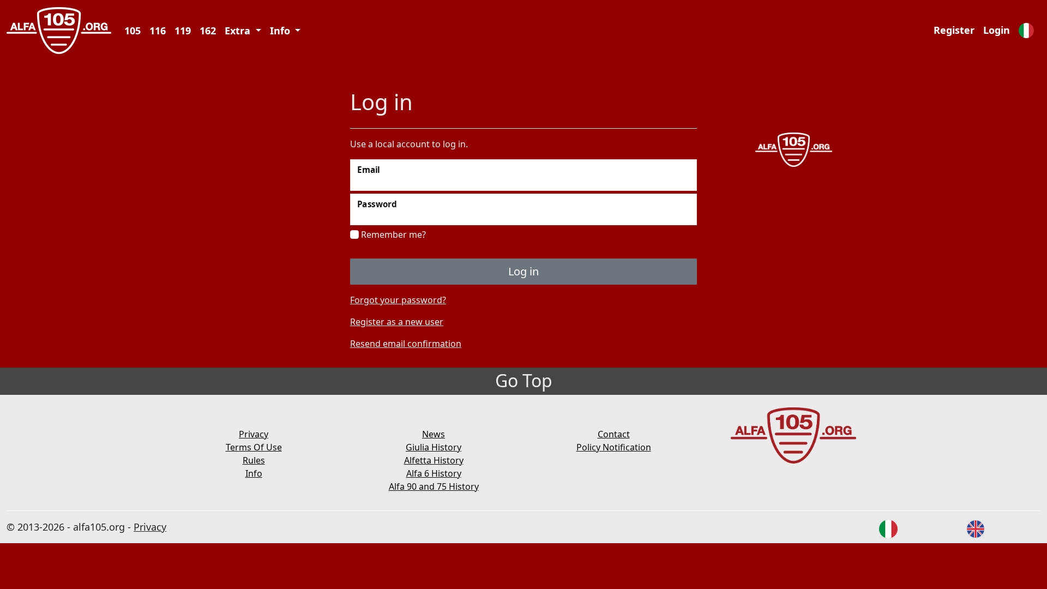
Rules (254, 460)
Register (954, 30)
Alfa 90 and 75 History (434, 486)
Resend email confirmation (405, 344)
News (433, 434)
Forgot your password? (398, 300)
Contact (614, 434)
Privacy (253, 434)
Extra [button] (239, 30)
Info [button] (281, 30)
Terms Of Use (254, 447)
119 (182, 30)
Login (996, 30)
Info (253, 473)
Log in (523, 271)
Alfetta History (434, 460)
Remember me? (392, 235)
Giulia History (433, 447)
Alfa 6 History (433, 473)
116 (157, 30)
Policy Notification (613, 447)
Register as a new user (396, 322)
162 (208, 30)
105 (132, 30)
